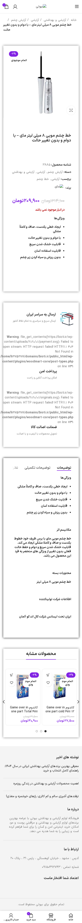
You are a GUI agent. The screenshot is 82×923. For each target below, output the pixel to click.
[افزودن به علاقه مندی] (48, 683)
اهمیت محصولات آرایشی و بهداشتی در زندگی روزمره (46, 783)
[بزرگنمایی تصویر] (71, 110)
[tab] (64, 467)
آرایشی (34, 20)
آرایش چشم (18, 20)
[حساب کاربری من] (15, 6)
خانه (73, 20)
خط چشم (43, 179)
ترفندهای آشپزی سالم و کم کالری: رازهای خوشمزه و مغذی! (42, 796)
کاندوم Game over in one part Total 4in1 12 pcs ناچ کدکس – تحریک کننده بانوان (24, 713)
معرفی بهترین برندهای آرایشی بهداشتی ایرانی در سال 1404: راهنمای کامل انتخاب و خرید (42, 768)
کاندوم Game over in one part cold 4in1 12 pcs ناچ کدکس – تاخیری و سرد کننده (59, 713)
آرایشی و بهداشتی (54, 20)
